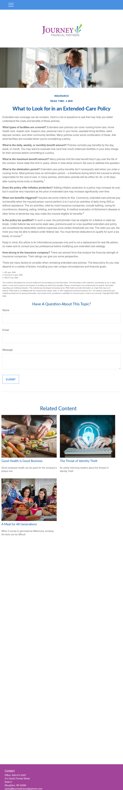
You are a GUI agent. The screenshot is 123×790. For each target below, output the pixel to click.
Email (5, 330)
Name (5, 310)
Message (7, 350)
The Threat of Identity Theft (78, 461)
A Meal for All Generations (19, 524)
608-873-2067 (19, 775)
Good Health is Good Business (21, 461)
